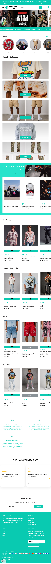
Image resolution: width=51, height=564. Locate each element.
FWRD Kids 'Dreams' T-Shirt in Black (29, 402)
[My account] (45, 7)
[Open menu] (3, 7)
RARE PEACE (6, 356)
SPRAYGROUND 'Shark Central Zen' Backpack (11, 207)
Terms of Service (32, 524)
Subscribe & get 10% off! (42, 2)
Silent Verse (25, 308)
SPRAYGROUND (7, 209)
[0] (47, 7)
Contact (4, 535)
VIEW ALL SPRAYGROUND (10, 173)
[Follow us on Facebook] (3, 554)
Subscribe (38, 506)
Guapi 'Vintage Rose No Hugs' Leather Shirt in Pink (10, 257)
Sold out (30, 347)
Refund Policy (31, 520)
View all (47, 36)
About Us (4, 531)
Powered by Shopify (6, 559)
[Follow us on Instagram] (6, 554)
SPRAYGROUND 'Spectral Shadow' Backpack (28, 207)
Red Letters (6, 308)
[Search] (40, 7)
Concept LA (24, 356)
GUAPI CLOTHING (7, 260)
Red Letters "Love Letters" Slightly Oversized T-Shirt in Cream (11, 305)
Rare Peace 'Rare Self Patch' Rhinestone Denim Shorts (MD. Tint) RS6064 (11, 353)
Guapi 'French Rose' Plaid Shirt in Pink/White (29, 257)
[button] (49, 477)
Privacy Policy (31, 518)
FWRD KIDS (6, 405)
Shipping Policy (31, 522)
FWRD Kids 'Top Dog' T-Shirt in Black (11, 402)
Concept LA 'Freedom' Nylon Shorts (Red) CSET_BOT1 (28, 354)
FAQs (3, 533)
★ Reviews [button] (49, 283)
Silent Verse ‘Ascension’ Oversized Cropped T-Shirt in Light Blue (30, 305)
